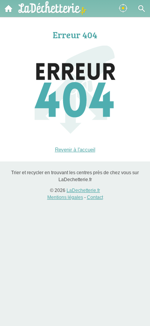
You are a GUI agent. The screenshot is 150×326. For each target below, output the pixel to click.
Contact (95, 197)
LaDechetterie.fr (83, 190)
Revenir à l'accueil (75, 150)
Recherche (141, 8)
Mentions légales (65, 197)
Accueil (8, 8)
